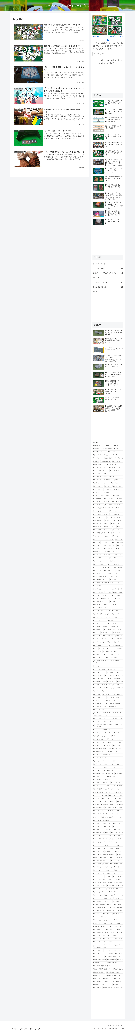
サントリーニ (118, 651)
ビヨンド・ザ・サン (116, 857)
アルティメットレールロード (113, 489)
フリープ (96, 873)
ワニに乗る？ (97, 950)
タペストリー (117, 745)
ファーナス (110, 870)
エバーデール (118, 529)
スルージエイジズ (99, 709)
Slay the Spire (98, 451)
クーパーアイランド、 (115, 620)
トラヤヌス (118, 792)
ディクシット (111, 786)
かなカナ (119, 455)
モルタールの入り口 (99, 910)
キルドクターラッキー (100, 576)
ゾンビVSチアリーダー (100, 736)
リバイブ (96, 926)
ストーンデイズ (98, 697)
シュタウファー (110, 675)
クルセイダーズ (106, 614)
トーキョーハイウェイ (116, 795)
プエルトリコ (119, 895)
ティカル (96, 776)
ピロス (106, 864)
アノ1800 (107, 486)
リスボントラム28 (115, 923)
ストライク (97, 694)
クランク (116, 604)
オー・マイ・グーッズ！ (100, 545)
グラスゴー (97, 623)
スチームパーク (107, 691)
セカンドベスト (118, 718)
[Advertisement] (107, 78)
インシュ (120, 508)
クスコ (96, 598)
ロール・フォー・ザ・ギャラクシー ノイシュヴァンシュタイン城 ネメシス (108, 946)
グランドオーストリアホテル (102, 626)
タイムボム (97, 742)
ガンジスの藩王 (98, 564)
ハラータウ (108, 835)
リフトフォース (98, 929)
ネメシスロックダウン (109, 817)
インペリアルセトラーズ (100, 514)
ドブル (96, 801)
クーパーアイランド (99, 620)
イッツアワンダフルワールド (114, 504)
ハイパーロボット (99, 829)
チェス (117, 761)
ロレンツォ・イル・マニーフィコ (113, 938)
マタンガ (116, 901)
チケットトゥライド (116, 764)
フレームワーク (98, 876)
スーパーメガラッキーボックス (102, 718)
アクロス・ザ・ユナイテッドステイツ (104, 476)
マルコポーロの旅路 (99, 904)
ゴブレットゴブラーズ (100, 645)
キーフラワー (97, 583)
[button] (121, 54)
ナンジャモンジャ (99, 807)
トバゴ (108, 792)
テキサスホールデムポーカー (102, 779)
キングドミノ (115, 579)
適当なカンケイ (110, 981)
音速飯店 (116, 984)
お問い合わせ (110, 1025)
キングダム (116, 576)
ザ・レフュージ (98, 672)
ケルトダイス (106, 632)
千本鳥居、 (97, 962)
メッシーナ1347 (98, 907)
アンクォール (97, 498)
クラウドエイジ (98, 601)
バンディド (97, 848)
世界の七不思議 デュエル (113, 956)
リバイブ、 (105, 926)
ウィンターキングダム (114, 517)
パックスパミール (99, 851)
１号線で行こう (108, 987)
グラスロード (112, 623)
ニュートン (119, 807)
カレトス (108, 554)
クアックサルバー (99, 592)
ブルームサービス (99, 892)
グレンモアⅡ (97, 629)
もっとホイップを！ (99, 470)
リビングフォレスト (116, 926)
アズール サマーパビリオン (101, 483)
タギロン (107, 745)
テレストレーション (99, 786)
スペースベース (98, 703)
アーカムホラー (98, 501)
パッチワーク (110, 851)
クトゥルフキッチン (107, 598)
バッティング (97, 842)
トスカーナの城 (98, 792)
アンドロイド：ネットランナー (113, 498)
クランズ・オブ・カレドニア (102, 610)
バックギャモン (118, 839)
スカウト (96, 688)
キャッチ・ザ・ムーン (100, 567)
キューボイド (97, 573)
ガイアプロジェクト (99, 561)
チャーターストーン (99, 770)
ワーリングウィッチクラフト (113, 950)
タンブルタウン (98, 751)
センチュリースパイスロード (102, 729)
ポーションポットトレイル (101, 901)
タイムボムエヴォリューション (112, 742)
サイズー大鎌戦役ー (115, 645)
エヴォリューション (115, 533)
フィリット (119, 870)
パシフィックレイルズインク (112, 848)
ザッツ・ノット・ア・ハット (112, 654)
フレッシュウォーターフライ (112, 873)
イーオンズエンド (116, 514)
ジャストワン (107, 684)
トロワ (105, 795)
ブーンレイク (109, 895)
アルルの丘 (117, 495)
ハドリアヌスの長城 (117, 832)
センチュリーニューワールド (102, 733)
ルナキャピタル (98, 932)
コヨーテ (119, 635)
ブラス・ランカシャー (116, 882)
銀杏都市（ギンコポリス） (101, 984)
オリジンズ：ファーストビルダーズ (103, 539)
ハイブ (109, 829)
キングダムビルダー (99, 579)
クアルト (109, 592)
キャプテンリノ (98, 570)
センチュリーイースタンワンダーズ (103, 721)
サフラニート (111, 648)
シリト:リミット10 (99, 678)
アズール (118, 480)
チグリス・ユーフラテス (100, 764)
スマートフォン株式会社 (113, 703)
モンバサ (96, 913)
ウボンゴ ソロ (116, 523)
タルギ (96, 748)
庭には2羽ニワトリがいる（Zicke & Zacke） (106, 966)
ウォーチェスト (111, 520)
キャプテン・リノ (110, 570)
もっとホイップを (115, 467)
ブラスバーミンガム (99, 879)
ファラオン (119, 867)
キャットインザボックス (115, 567)
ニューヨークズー (99, 810)
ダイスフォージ (114, 751)
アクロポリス (97, 480)
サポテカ (120, 648)
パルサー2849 (102, 854)
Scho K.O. (118, 448)
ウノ (120, 520)
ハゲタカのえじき (99, 832)
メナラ (113, 907)
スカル (103, 688)
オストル (96, 536)
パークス (120, 854)
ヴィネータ (119, 953)
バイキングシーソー (99, 839)
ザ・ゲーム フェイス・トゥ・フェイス (104, 669)
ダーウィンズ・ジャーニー (101, 761)
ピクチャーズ (115, 860)
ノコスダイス (97, 826)
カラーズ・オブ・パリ (113, 551)
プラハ (96, 898)
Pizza (116, 445)
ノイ (120, 817)
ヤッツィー (117, 913)
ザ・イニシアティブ (112, 657)
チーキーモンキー (99, 773)
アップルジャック (117, 483)
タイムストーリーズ (114, 739)
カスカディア (108, 548)
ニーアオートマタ (114, 810)
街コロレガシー (98, 981)
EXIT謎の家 (97, 445)
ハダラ (108, 832)
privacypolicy (119, 1025)
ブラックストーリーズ (100, 885)
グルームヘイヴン (117, 626)
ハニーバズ (97, 835)
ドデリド (118, 798)
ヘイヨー (117, 898)
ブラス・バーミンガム (100, 882)
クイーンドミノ (117, 595)
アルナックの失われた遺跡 (101, 495)
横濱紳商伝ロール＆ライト (114, 972)
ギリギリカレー (98, 586)
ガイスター (115, 561)
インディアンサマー (99, 511)
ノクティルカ (117, 823)
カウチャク (113, 545)
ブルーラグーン (114, 892)
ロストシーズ (97, 938)
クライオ (118, 598)
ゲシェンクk (97, 635)
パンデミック (112, 854)
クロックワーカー (118, 614)
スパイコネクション (113, 697)
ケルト (96, 632)
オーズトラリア (106, 542)
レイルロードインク (99, 935)
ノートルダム (118, 826)
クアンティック (118, 592)
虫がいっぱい (107, 978)
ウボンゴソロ (97, 526)
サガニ (96, 648)
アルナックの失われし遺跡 (101, 492)
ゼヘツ (117, 733)
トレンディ (97, 795)
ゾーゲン (116, 736)
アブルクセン (117, 486)
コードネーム (97, 642)
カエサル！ (97, 548)
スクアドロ (120, 688)
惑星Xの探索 (97, 969)
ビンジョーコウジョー (100, 860)
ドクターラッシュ (107, 798)
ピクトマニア (97, 864)
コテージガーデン (109, 635)
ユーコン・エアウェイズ (100, 917)
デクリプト (97, 789)
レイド (120, 932)
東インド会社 (119, 969)
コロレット (107, 639)
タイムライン (97, 745)
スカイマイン (118, 684)
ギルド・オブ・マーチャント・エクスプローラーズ (108, 589)
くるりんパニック (99, 458)
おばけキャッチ (110, 455)
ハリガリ (118, 835)
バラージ (96, 845)
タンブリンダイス (118, 748)
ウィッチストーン (99, 517)
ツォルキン (119, 773)
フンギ (108, 876)
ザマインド (97, 657)
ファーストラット (99, 870)
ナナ (121, 804)
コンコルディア (117, 639)
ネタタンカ (110, 814)
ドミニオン (104, 801)
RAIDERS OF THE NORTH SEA (103, 448)
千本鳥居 (120, 959)
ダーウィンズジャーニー (100, 758)
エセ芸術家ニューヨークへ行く (102, 529)
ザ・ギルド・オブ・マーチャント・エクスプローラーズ (108, 662)
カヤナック (97, 551)
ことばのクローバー (111, 458)
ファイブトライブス (116, 864)
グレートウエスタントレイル (113, 629)
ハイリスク (118, 829)
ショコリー (120, 675)
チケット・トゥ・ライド (100, 767)
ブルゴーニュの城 (113, 888)
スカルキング (110, 688)
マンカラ (110, 904)
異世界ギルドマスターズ (113, 975)
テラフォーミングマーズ (100, 782)
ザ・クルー (97, 666)
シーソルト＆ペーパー (100, 681)
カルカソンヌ (97, 554)
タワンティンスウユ (105, 748)
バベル (119, 842)
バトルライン (109, 842)
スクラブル (97, 691)
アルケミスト (97, 489)
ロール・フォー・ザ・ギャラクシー (103, 942)
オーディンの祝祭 (118, 542)
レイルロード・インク (115, 935)
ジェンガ (120, 681)
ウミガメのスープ (109, 526)
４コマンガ (119, 987)
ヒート (96, 857)
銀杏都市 (119, 981)
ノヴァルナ (108, 826)
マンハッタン (118, 904)
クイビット (107, 595)
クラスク (113, 601)
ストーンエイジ (118, 694)
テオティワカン (112, 776)
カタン (118, 548)
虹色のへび (118, 978)
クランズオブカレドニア (100, 607)
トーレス (96, 798)
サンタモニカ (108, 651)
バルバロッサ (107, 845)
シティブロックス (99, 675)
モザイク (120, 907)
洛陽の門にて (97, 975)
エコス (120, 526)
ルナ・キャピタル (110, 932)
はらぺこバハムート (99, 467)
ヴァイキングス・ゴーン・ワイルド (103, 953)
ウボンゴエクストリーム (100, 523)
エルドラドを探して (99, 533)
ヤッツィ (106, 913)
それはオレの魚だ (106, 461)
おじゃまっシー (98, 455)
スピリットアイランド (113, 700)
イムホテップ (97, 508)
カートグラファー (99, 558)
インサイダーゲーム (109, 508)
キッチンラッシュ (114, 564)
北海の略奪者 (112, 959)
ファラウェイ (108, 867)
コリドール (97, 639)
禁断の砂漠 (97, 978)
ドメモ (120, 801)
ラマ (117, 920)
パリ (95, 854)
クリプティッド (117, 610)
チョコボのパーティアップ (115, 770)
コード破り (107, 642)
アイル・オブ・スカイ (100, 473)
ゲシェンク (117, 632)
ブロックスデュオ (99, 895)
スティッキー (118, 691)
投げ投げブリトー (108, 969)
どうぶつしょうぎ (118, 461)
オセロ (106, 536)
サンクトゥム (97, 651)
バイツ (109, 839)
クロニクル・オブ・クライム (102, 617)
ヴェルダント (97, 956)
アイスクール (115, 470)
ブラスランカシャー (115, 879)
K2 (108, 445)
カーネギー (114, 558)
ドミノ (112, 801)
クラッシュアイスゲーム (100, 604)
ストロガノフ (106, 694)
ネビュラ (119, 814)
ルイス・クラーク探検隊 (113, 929)
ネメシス (96, 817)
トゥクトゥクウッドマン (116, 789)
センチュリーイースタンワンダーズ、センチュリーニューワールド (108, 725)
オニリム (116, 536)
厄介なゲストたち (112, 962)
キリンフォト (113, 573)
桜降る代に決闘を (99, 972)
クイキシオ (97, 595)
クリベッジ (97, 614)
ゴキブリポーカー (117, 642)
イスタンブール (98, 504)
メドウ (107, 907)
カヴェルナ (118, 554)
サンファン (97, 654)
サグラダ (102, 648)
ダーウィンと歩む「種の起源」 (102, 754)
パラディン (119, 851)
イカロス (119, 501)
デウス (120, 786)
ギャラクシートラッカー (116, 583)
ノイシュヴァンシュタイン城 (102, 823)
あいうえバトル (113, 451)
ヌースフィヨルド (99, 814)
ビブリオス (104, 857)
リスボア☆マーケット (100, 923)
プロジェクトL (106, 898)
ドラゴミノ (97, 804)
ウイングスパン (98, 520)
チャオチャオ (116, 767)
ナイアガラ (106, 804)
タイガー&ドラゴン (99, 739)
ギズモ (105, 583)
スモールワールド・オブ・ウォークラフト (105, 706)
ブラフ (121, 885)
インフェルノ (115, 511)
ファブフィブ (97, 867)
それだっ (96, 461)
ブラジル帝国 (117, 876)
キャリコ (120, 570)
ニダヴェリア (110, 807)
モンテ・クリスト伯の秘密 (115, 910)
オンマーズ (97, 542)
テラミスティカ (116, 782)
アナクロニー (97, 486)
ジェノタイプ (112, 681)
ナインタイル (114, 804)
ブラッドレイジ (112, 885)
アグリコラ (109, 480)
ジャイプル (97, 684)
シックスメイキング (113, 672)
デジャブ (104, 789)
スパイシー (97, 700)
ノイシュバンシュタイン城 (101, 820)
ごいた (121, 458)
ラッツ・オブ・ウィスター (101, 920)
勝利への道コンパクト (100, 959)
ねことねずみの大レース (114, 464)
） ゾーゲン (97, 987)
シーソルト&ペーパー (114, 678)
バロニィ (118, 845)
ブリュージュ (97, 888)
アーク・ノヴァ (110, 501)
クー (117, 617)
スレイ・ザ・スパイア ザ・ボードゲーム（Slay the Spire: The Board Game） (108, 714)
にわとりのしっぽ (99, 464)
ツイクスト (110, 773)
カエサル (120, 545)
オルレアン (119, 539)
